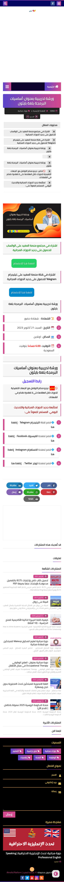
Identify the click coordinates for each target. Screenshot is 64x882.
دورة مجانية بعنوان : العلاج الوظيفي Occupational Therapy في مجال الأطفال (28, 664)
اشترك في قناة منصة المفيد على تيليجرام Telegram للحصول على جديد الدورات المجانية (34, 141)
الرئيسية (50, 87)
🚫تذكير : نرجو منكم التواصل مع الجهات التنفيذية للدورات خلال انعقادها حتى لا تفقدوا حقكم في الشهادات (29, 174)
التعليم (16, 751)
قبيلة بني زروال (40, 601)
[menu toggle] (59, 3)
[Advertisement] (32, 47)
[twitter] (27, 878)
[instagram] (37, 878)
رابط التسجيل (32, 381)
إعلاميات (24, 757)
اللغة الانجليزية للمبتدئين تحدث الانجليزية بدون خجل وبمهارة (25, 685)
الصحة (38, 757)
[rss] (41, 878)
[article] (32, 516)
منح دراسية (32, 751)
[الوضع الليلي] (56, 874)
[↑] (32, 869)
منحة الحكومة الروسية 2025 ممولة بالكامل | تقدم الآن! (26, 706)
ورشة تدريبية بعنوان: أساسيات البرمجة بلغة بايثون (29, 149)
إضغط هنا (16, 463)
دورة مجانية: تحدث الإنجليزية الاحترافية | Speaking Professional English (33, 855)
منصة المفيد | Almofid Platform (20, 872)
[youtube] (32, 878)
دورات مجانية (23, 111)
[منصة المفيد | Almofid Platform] (32, 10)
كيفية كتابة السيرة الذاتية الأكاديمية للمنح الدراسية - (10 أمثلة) (27, 621)
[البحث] (5, 3)
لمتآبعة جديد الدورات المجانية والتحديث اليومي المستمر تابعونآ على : (31, 184)
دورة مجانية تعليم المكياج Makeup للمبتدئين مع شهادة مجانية (26, 643)
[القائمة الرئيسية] (7, 86)
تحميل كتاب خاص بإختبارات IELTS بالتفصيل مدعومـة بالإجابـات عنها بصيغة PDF (27, 582)
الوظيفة (52, 757)
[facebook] (53, 3)
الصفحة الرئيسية (39, 111)
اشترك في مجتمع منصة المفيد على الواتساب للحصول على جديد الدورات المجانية (33, 133)
